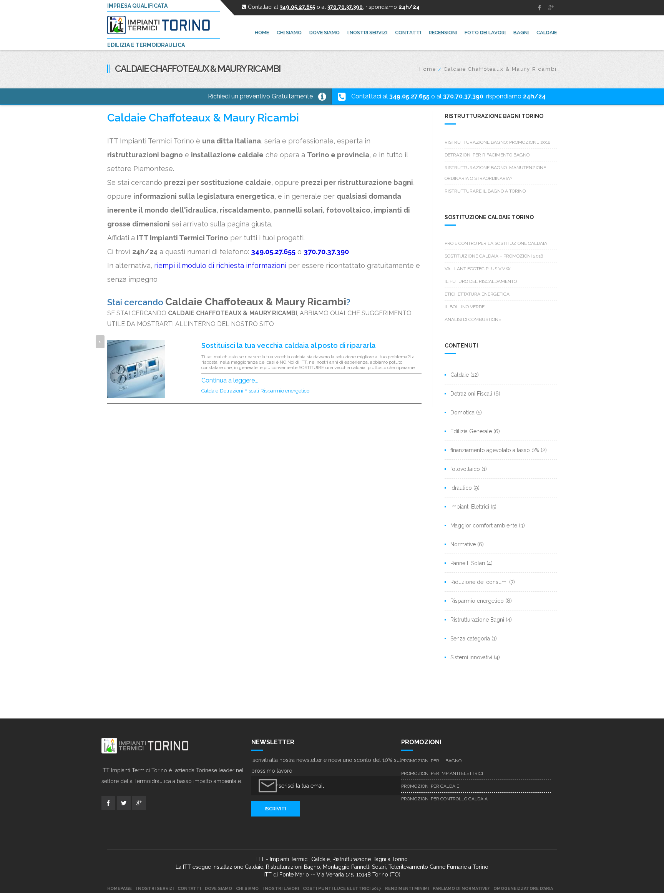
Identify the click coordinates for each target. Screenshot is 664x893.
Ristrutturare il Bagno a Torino (485, 191)
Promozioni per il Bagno (431, 760)
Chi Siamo (247, 888)
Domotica (462, 412)
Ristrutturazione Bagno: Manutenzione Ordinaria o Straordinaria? (495, 173)
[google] (551, 7)
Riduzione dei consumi (479, 582)
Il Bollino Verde (465, 306)
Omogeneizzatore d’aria (523, 888)
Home (427, 69)
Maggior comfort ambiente (483, 525)
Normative (463, 544)
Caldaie (209, 391)
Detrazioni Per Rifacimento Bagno (487, 155)
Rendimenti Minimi (407, 888)
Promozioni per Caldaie (430, 786)
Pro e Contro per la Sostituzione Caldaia (496, 243)
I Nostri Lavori (280, 888)
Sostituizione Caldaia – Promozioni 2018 (494, 256)
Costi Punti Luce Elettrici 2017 (342, 888)
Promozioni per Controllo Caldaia (444, 799)
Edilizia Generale (471, 431)
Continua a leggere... (229, 380)
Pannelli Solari (467, 563)
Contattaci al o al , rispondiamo (448, 96)
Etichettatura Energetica (477, 294)
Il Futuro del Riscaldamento (481, 281)
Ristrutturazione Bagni (477, 620)
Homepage (119, 888)
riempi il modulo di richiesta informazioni (220, 265)
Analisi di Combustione (473, 319)
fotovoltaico (465, 469)
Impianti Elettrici (469, 507)
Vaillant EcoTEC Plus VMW (478, 268)
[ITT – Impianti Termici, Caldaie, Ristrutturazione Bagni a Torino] (161, 25)
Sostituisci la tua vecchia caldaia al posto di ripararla (288, 345)
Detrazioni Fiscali (239, 391)
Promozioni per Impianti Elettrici (442, 773)
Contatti (189, 888)
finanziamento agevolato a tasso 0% (494, 450)
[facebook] (539, 7)
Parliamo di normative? (461, 888)
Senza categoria (470, 638)
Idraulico (461, 488)
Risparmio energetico (285, 391)
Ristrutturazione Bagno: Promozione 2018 (498, 142)
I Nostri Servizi (155, 888)
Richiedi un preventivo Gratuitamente (260, 96)
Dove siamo (218, 888)
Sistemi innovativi (471, 657)
